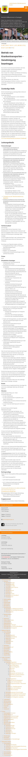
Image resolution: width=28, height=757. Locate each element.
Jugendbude (7, 699)
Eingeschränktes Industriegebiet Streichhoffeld (16, 749)
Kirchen (5, 707)
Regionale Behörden (10, 638)
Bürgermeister (7, 602)
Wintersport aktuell (10, 593)
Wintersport (6, 737)
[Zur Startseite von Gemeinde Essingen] (4, 10)
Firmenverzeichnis (8, 755)
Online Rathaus (23, 41)
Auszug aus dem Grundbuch (12, 595)
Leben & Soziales (6, 657)
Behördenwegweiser (10, 635)
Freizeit (3, 711)
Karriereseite (6, 648)
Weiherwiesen (9, 730)
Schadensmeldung (8, 651)
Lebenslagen (8, 639)
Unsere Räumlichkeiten (12, 689)
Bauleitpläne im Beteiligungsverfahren (14, 608)
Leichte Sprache (13, 3)
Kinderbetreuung (7, 660)
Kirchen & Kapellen (10, 727)
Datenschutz (10, 574)
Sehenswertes (7, 724)
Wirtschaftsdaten (8, 752)
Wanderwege (7, 736)
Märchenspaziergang (8, 719)
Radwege (6, 720)
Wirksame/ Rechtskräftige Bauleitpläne (14, 610)
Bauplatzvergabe (8, 614)
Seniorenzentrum (8, 701)
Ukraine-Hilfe (7, 655)
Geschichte (6, 618)
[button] (26, 7)
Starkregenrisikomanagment (10, 628)
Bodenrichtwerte (9, 641)
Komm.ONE (16, 577)
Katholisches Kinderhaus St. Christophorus (15, 695)
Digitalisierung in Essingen (10, 624)
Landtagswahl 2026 (10, 585)
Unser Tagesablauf (11, 678)
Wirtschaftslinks (7, 753)
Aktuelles (6, 581)
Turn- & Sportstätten (8, 704)
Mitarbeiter (6, 645)
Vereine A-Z (6, 709)
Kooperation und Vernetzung (14, 688)
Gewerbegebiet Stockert (11, 744)
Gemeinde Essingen (6, 579)
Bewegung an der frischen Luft (16, 673)
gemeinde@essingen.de (8, 519)
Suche (10, 5)
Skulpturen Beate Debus (9, 722)
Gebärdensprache (21, 3)
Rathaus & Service (15, 41)
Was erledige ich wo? (8, 647)
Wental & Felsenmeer (10, 728)
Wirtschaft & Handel (6, 741)
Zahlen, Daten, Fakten (9, 620)
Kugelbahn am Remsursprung (10, 717)
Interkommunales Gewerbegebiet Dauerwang (16, 746)
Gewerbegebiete (7, 743)
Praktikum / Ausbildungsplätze (14, 686)
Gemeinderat (7, 604)
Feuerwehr (6, 705)
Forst (7, 616)
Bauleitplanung (7, 607)
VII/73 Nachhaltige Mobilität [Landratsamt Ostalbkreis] (13, 138)
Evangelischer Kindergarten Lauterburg (14, 697)
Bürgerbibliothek (7, 702)
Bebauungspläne (9, 611)
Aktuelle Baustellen (10, 584)
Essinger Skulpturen (8, 714)
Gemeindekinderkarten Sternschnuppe (14, 692)
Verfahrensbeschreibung (11, 636)
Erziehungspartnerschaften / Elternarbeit (16, 683)
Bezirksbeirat (7, 605)
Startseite (9, 41)
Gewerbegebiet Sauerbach (12, 747)
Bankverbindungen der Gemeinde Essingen (11, 529)
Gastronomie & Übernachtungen (11, 716)
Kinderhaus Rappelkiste (11, 662)
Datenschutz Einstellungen (20, 574)
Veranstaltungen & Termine (12, 587)
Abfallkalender (9, 592)
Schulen (5, 659)
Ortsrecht (8, 633)
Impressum (3, 574)
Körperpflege (12, 671)
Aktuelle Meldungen (10, 582)
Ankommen (12, 668)
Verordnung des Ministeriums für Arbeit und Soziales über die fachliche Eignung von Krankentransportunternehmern (13, 490)
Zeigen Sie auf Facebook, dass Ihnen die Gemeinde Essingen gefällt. (14, 524)
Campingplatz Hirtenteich (9, 713)
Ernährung (11, 670)
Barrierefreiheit (13, 576)
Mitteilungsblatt (7, 599)
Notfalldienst (8, 589)
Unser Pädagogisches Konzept (14, 663)
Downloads (6, 650)
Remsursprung (9, 731)
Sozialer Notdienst (10, 590)
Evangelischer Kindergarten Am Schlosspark (16, 693)
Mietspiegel (8, 643)
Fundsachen (6, 653)
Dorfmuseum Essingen (11, 733)
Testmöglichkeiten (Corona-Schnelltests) (13, 626)
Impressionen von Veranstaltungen (12, 739)
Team (8, 685)
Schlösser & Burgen (10, 725)
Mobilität (6, 601)
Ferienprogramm (9, 596)
